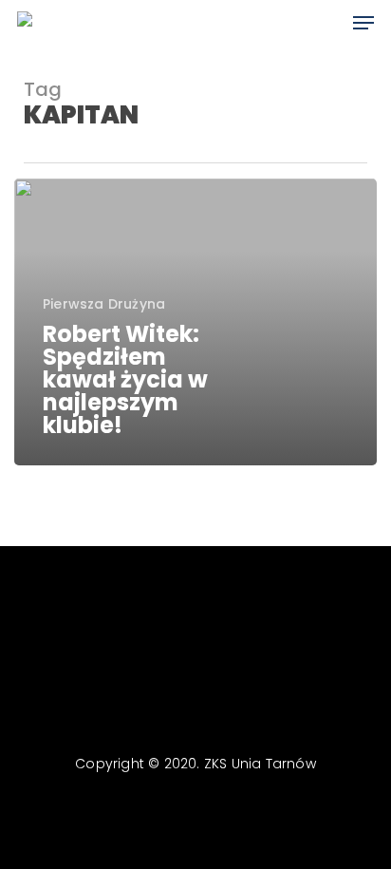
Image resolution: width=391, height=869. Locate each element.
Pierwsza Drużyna (104, 304)
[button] (363, 22)
